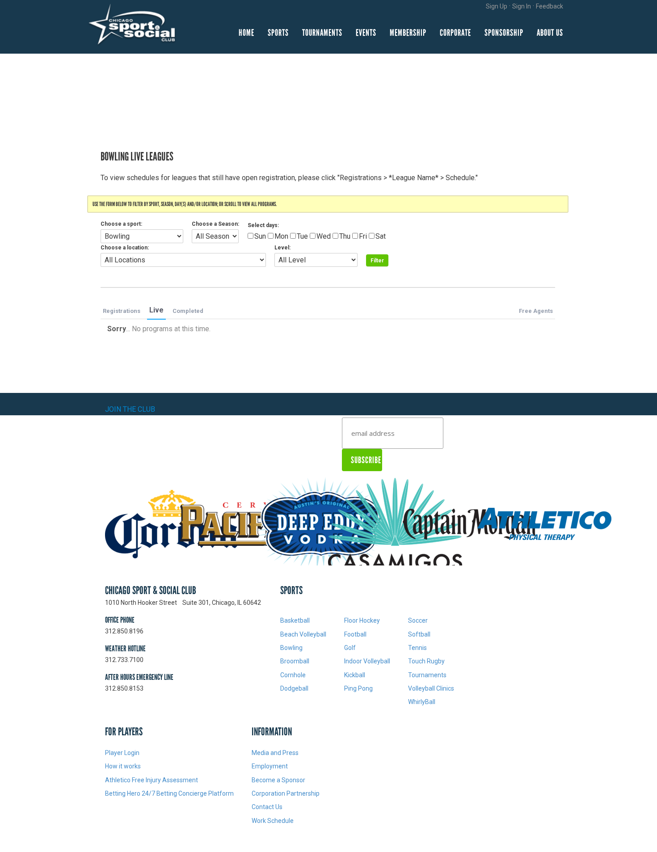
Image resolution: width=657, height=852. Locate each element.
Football (355, 634)
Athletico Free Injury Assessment (152, 780)
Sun (260, 236)
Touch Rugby (426, 661)
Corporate (455, 32)
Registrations (121, 311)
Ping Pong (358, 688)
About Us (550, 32)
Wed (323, 236)
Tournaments (322, 32)
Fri (363, 236)
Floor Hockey (362, 620)
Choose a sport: (121, 224)
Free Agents (536, 311)
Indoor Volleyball (367, 661)
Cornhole (293, 675)
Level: (282, 248)
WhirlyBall (421, 701)
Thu (344, 236)
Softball (419, 634)
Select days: (263, 225)
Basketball (295, 620)
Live (156, 310)
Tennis (417, 647)
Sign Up (496, 6)
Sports (278, 32)
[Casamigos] (395, 525)
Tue (302, 236)
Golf (350, 647)
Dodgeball (294, 688)
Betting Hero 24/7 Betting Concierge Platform (169, 793)
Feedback (549, 6)
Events (366, 32)
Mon (281, 236)
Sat (380, 236)
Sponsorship (503, 32)
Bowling (291, 647)
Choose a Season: (215, 224)
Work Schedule (273, 820)
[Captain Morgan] (470, 525)
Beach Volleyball (303, 634)
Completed (188, 311)
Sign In (521, 6)
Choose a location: (125, 248)
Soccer (418, 620)
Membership (408, 32)
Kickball (354, 675)
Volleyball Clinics (431, 688)
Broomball (294, 661)
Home (246, 32)
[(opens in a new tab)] (172, 525)
